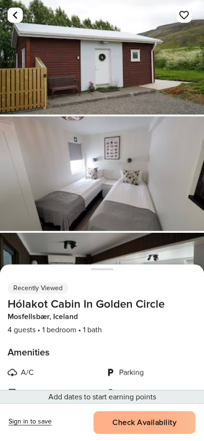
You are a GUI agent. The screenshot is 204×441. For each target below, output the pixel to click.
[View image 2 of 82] (102, 173)
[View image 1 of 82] (102, 57)
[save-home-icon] (184, 15)
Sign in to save (30, 421)
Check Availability (144, 422)
